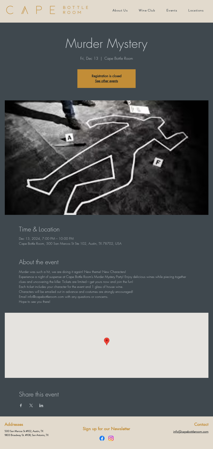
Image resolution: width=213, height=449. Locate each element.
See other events (106, 81)
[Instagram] (111, 438)
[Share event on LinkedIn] (41, 405)
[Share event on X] (31, 405)
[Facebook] (102, 438)
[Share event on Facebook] (21, 405)
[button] (172, 10)
